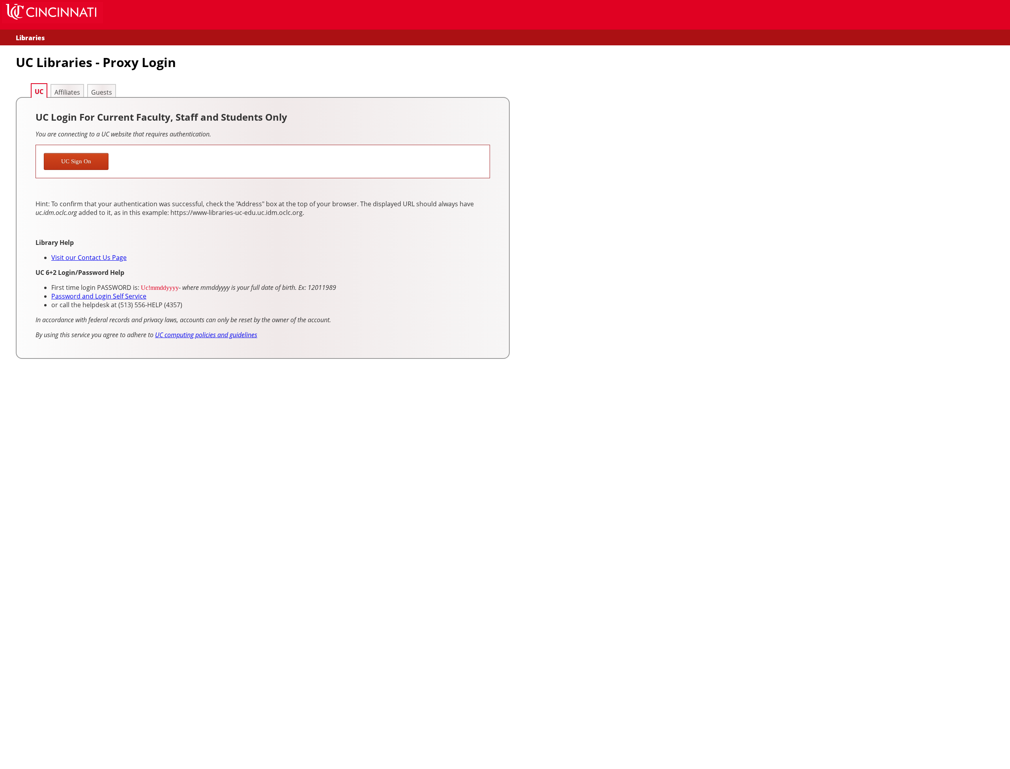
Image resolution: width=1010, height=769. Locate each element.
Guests (101, 92)
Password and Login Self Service (98, 296)
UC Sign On (76, 161)
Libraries (30, 38)
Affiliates (67, 92)
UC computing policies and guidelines (206, 334)
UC (39, 91)
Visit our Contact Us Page (89, 257)
